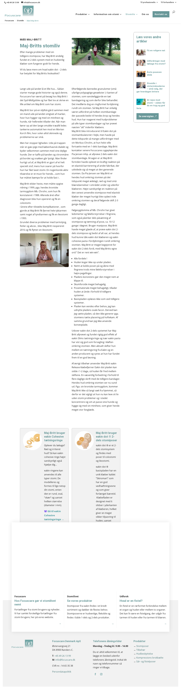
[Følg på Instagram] (101, 674)
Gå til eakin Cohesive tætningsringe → (54, 515)
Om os (145, 14)
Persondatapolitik (61, 671)
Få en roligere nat (156, 50)
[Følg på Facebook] (95, 674)
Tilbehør (139, 649)
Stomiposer (141, 646)
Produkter (81, 14)
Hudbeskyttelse (143, 653)
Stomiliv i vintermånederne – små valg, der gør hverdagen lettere (150, 87)
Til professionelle (147, 2)
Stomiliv (130, 14)
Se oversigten (146, 116)
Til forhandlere (167, 2)
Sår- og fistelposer (144, 661)
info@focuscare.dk (65, 659)
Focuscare (9, 21)
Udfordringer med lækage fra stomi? (156, 62)
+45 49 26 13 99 (12, 2)
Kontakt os (161, 14)
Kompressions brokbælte (148, 657)
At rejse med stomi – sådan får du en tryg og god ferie (150, 104)
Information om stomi (106, 14)
